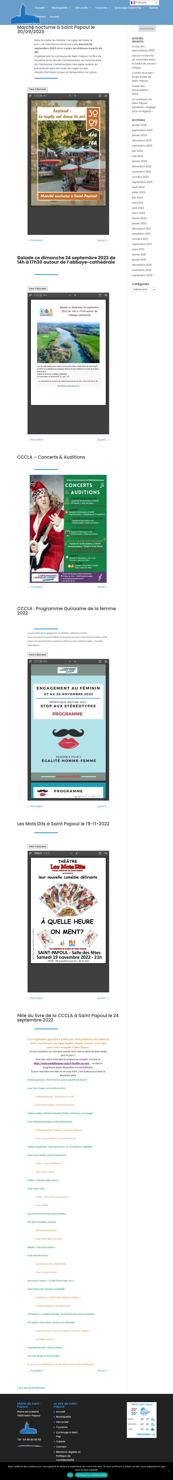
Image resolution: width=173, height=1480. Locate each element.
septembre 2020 (142, 275)
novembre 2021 (141, 233)
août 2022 (138, 187)
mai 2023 (137, 156)
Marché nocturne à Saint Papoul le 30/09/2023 (56, 29)
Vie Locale (81, 8)
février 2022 (139, 218)
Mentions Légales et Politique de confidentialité (68, 1456)
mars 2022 (138, 213)
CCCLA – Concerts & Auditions (51, 457)
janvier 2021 (139, 259)
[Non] (168, 1471)
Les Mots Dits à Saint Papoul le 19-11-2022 (63, 824)
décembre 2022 (142, 166)
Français (140, 2)
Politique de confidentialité (91, 1475)
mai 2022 (137, 202)
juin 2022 (137, 197)
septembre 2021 (142, 244)
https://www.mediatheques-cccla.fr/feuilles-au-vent (61, 1063)
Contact (40, 16)
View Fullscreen (37, 89)
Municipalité (59, 8)
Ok (70, 1475)
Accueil (39, 8)
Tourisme (101, 8)
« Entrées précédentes (31, 1387)
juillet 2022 (138, 192)
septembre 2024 (142, 130)
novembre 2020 (141, 270)
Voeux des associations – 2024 (141, 90)
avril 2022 (138, 208)
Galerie (153, 8)
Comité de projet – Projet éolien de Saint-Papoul (143, 77)
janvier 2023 (139, 161)
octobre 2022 (140, 177)
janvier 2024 (139, 135)
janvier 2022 (139, 223)
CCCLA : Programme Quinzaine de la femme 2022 (66, 611)
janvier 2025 (139, 125)
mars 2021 (138, 249)
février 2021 (139, 254)
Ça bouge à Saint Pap (128, 8)
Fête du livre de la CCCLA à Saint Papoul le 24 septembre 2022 (68, 1018)
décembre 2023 (142, 140)
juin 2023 (137, 151)
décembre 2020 (142, 265)
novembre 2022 (141, 171)
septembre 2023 (142, 145)
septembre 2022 (142, 182)
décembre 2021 (141, 228)
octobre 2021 (140, 239)
